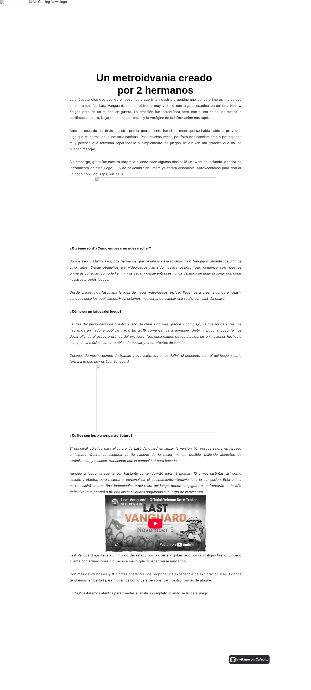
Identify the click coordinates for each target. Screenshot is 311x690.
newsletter (271, 8)
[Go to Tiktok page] (64, 659)
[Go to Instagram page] (36, 659)
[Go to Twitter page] (50, 659)
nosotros (248, 8)
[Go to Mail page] (105, 659)
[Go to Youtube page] (79, 659)
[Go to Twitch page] (93, 659)
